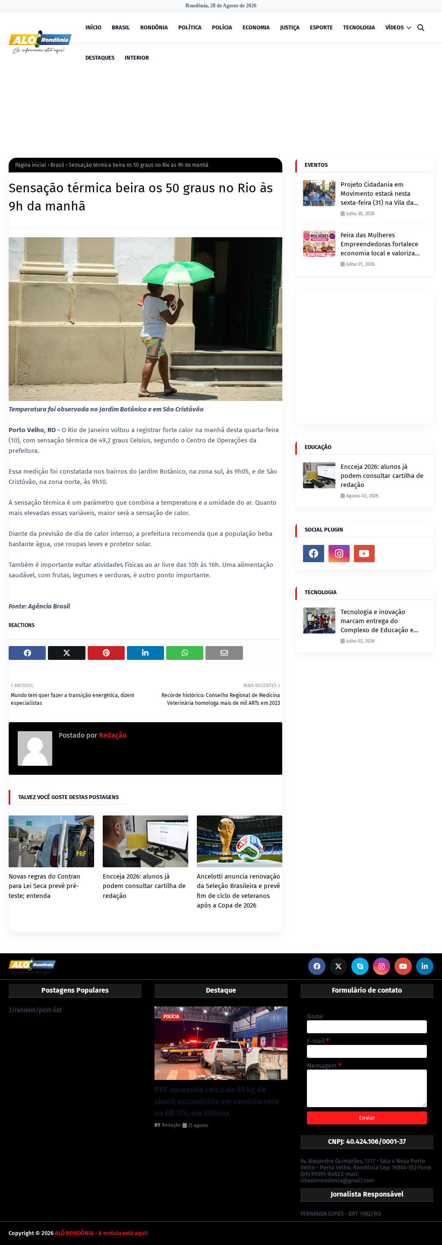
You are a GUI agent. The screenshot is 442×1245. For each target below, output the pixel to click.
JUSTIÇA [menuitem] (290, 27)
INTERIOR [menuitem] (137, 57)
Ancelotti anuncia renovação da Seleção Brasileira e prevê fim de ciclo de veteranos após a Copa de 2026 (238, 891)
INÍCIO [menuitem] (93, 27)
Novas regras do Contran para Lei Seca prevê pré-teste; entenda (44, 886)
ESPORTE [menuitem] (321, 27)
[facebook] (313, 553)
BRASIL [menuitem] (121, 27)
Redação (111, 735)
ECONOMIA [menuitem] (256, 27)
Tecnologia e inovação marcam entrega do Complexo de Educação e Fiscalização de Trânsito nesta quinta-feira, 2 (377, 621)
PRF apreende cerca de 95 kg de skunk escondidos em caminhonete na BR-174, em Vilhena (217, 1101)
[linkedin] (424, 966)
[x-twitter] (338, 966)
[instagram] (339, 553)
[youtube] (364, 553)
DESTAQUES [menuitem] (99, 57)
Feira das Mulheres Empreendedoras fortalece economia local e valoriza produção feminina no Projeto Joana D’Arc (379, 244)
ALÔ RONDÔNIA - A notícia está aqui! (101, 1233)
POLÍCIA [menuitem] (222, 27)
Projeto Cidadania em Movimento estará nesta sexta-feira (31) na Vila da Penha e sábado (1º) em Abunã (377, 194)
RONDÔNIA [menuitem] (154, 27)
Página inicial (30, 165)
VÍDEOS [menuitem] (394, 27)
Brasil (57, 165)
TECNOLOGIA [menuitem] (359, 27)
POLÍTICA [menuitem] (190, 27)
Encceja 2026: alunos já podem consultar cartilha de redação (144, 886)
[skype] (360, 966)
